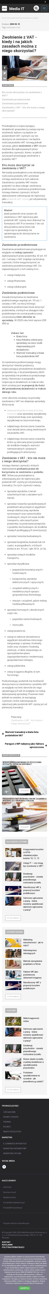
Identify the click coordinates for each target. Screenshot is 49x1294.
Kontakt (6, 1242)
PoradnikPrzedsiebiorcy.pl (14, 1203)
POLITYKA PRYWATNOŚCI (13, 1247)
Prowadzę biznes (20, 18)
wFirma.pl (7, 1187)
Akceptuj (24, 1288)
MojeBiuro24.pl (9, 1197)
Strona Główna (7, 18)
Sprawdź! (25, 791)
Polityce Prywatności (35, 1283)
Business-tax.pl (9, 1192)
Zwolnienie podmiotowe (15, 103)
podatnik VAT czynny (18, 199)
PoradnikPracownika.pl (12, 1208)
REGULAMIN (7, 1245)
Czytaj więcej (13, 918)
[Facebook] (4, 67)
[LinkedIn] (4, 78)
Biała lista (21, 336)
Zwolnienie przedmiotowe (16, 99)
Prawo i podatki (32, 18)
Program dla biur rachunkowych (16, 1223)
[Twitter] (4, 73)
